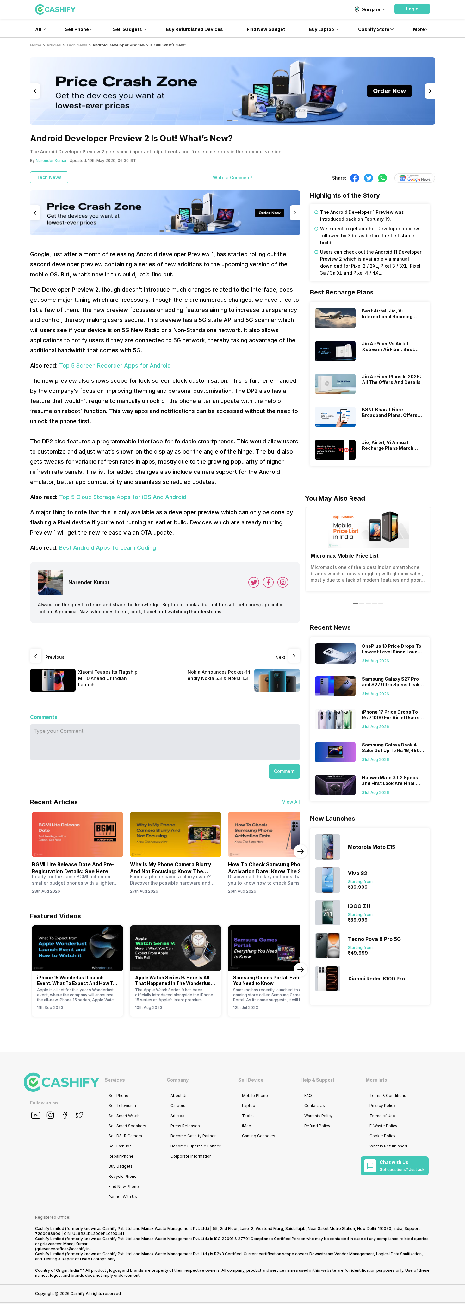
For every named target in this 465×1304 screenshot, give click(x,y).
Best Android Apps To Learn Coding (107, 547)
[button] (412, 9)
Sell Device (251, 1080)
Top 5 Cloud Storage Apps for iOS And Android (122, 497)
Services (115, 1080)
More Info (376, 1080)
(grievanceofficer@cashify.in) (63, 1248)
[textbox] (370, 242)
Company (178, 1080)
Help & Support (317, 1080)
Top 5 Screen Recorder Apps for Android (115, 365)
